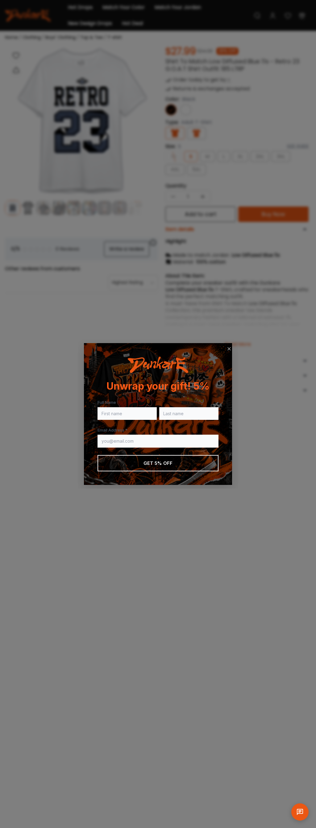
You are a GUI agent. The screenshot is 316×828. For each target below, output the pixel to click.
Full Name (107, 402)
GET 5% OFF (158, 463)
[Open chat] (300, 812)
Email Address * (112, 430)
